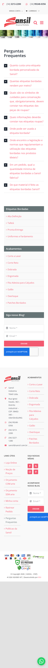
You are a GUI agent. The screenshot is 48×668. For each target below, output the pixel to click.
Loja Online (11, 462)
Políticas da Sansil (11, 530)
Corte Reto (13, 262)
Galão (10, 289)
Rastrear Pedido (10, 509)
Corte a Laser (14, 256)
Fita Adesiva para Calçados (21, 282)
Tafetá (11, 223)
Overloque (13, 296)
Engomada (13, 276)
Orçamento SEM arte (11, 492)
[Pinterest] (36, 472)
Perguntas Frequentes (11, 520)
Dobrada (12, 269)
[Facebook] (30, 466)
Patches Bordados (17, 302)
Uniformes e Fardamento (20, 236)
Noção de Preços (10, 471)
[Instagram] (30, 472)
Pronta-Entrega (15, 229)
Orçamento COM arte (11, 481)
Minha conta (12, 500)
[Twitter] (36, 466)
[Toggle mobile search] (35, 23)
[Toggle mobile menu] (42, 23)
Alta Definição (14, 216)
